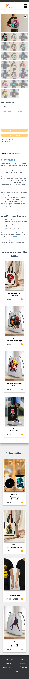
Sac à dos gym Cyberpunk (14, 645)
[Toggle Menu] (25, 6)
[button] (25, 16)
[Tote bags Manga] (14, 411)
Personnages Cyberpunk (14, 498)
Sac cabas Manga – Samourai (14, 294)
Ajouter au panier (13, 130)
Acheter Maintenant (13, 135)
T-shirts (17, 593)
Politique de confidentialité (17, 659)
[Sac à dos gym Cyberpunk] (14, 622)
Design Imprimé (6, 112)
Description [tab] (5, 149)
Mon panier (22, 663)
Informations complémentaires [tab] (11, 153)
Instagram (23, 667)
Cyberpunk (7, 11)
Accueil (2, 11)
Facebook (20, 667)
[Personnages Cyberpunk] (14, 475)
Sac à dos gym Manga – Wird (14, 384)
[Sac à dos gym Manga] (14, 321)
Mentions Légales (8, 663)
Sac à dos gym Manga (14, 341)
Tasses (17, 494)
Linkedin (26, 667)
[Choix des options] (22, 344)
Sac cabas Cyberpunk (14, 547)
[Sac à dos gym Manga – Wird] (14, 366)
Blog (16, 667)
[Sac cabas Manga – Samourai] (14, 275)
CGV (16, 663)
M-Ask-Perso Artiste (7, 667)
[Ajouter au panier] (22, 299)
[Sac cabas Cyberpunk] (14, 526)
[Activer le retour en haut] (26, 676)
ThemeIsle (19, 675)
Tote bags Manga (14, 431)
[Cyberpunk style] (14, 574)
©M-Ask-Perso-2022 (14, 671)
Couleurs (19, 112)
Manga (14, 338)
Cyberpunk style (14, 596)
